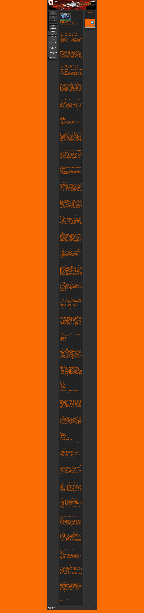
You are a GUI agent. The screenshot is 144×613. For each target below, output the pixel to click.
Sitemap (54, 607)
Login (95, 607)
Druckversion (51, 607)
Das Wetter (89, 19)
